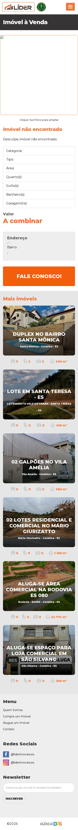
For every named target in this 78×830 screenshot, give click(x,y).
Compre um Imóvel (17, 716)
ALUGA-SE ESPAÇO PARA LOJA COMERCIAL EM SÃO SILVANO (39, 656)
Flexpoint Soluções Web (71, 824)
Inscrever (14, 798)
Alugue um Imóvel (16, 723)
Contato (8, 729)
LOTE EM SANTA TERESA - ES (39, 400)
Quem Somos (13, 710)
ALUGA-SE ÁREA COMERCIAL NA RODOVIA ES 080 (39, 592)
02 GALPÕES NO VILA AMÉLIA (39, 467)
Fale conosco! (39, 276)
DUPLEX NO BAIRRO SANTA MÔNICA (39, 339)
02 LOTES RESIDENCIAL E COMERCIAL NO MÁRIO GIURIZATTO (39, 528)
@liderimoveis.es (22, 754)
